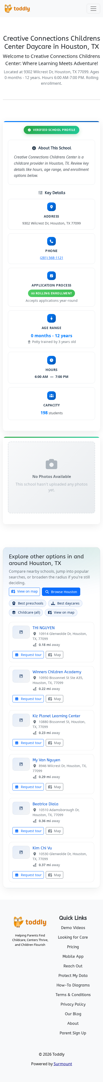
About (73, 1023)
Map (57, 654)
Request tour (31, 654)
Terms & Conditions (73, 994)
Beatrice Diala (45, 804)
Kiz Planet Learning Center (56, 716)
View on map (27, 591)
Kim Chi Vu (42, 848)
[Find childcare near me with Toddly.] (17, 8)
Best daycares (68, 603)
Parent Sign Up (73, 1033)
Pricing (73, 947)
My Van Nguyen (46, 760)
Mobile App (73, 956)
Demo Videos (73, 927)
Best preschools (30, 603)
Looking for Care (73, 937)
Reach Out (72, 966)
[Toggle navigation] (93, 8)
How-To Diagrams (73, 985)
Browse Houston (63, 591)
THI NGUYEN (44, 628)
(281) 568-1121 (51, 257)
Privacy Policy (73, 1004)
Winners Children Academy (57, 672)
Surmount (63, 1063)
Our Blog (73, 1014)
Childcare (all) (29, 612)
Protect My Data (73, 975)
